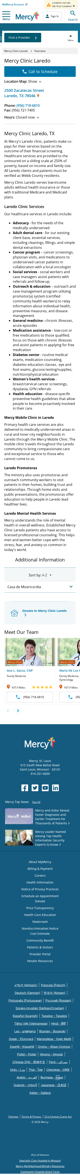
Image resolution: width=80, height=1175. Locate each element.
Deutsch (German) (27, 993)
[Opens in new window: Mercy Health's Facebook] (24, 787)
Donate (40, 901)
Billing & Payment (40, 869)
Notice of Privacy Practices (40, 889)
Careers (40, 875)
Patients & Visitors (40, 947)
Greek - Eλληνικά (21, 1039)
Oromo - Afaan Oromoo (54, 1046)
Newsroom (40, 922)
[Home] (27, 16)
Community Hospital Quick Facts (40, 1171)
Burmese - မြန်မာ (52, 1077)
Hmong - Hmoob (51, 1054)
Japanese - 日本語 (53, 1085)
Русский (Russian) (58, 1000)
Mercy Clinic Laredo (16, 51)
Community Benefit (40, 940)
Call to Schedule (43, 71)
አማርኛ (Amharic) (26, 985)
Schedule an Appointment (40, 896)
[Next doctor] (18, 711)
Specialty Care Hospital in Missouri (40, 1160)
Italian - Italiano (40, 1092)
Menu (6, 19)
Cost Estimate (40, 934)
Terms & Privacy (32, 1116)
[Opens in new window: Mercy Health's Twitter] (35, 787)
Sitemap (13, 1116)
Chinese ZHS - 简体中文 (28, 1062)
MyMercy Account (13, 4)
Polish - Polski (26, 1054)
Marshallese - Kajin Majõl (54, 1039)
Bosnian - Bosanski (52, 1031)
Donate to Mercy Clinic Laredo (44, 611)
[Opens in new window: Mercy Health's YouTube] (45, 787)
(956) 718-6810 (28, 105)
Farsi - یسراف (58, 1062)
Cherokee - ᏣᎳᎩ (58, 1069)
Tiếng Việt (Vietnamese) (31, 1023)
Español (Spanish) (25, 1016)
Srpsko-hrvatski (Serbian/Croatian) (40, 1008)
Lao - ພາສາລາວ (25, 1031)
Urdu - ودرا (17, 1069)
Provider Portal (40, 954)
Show (20, 81)
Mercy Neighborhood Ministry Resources (40, 1166)
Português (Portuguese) (25, 1000)
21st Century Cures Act (58, 1116)
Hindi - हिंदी (58, 1023)
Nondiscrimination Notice (40, 928)
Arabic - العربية (27, 1077)
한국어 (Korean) (54, 993)
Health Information (40, 882)
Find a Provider (19, 37)
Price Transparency (40, 908)
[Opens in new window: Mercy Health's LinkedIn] (55, 787)
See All (36, 802)
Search (73, 20)
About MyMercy (40, 862)
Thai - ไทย (36, 1069)
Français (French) (53, 985)
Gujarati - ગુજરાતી (25, 1085)
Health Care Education (40, 915)
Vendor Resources (40, 961)
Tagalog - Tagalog (54, 1016)
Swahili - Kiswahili (22, 1046)
